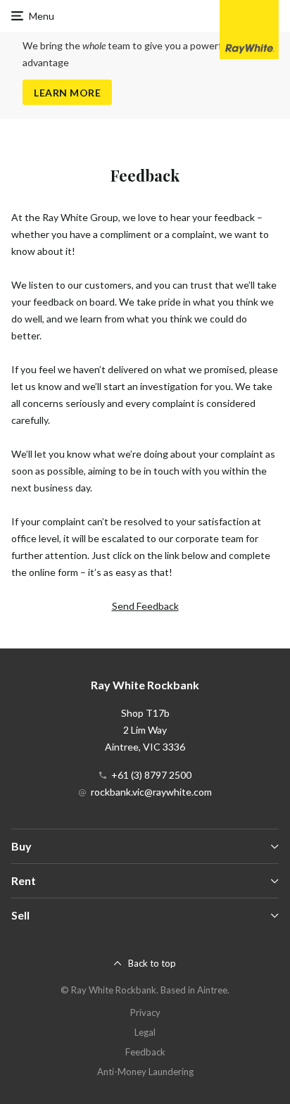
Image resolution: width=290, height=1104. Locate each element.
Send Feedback (145, 606)
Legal (145, 1032)
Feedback (145, 1052)
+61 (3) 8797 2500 (151, 775)
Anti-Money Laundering (145, 1071)
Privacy (145, 1012)
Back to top (152, 963)
